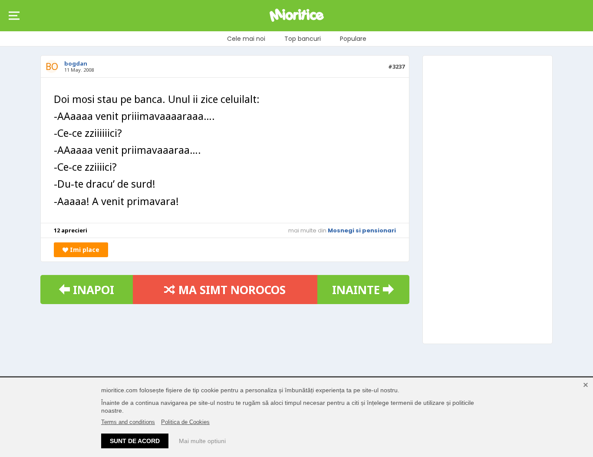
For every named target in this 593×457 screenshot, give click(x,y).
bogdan (75, 63)
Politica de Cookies (185, 422)
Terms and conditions (128, 422)
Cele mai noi (246, 38)
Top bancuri (302, 38)
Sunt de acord (135, 440)
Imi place (83, 249)
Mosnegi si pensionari (362, 230)
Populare (353, 38)
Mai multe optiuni (202, 440)
